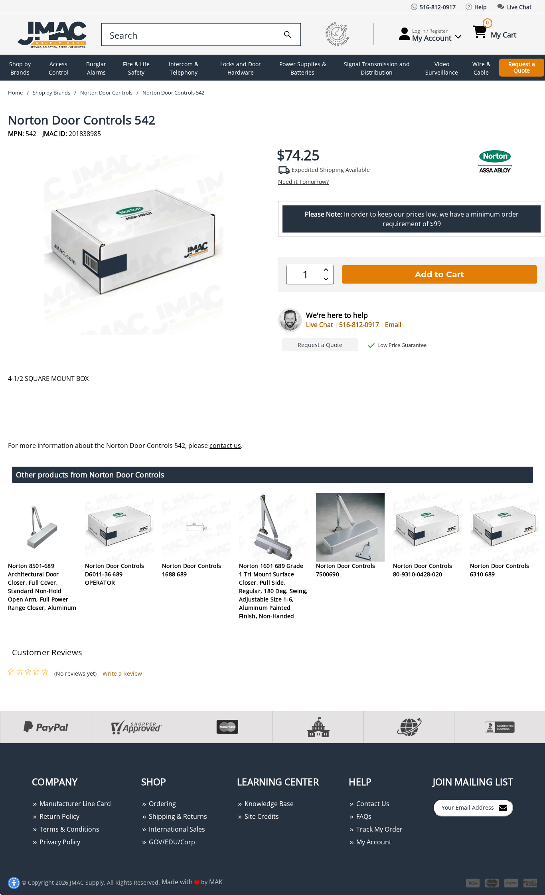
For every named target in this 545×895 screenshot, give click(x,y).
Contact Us (372, 803)
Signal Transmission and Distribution (377, 68)
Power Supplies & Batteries (302, 68)
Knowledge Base (268, 803)
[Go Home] (53, 34)
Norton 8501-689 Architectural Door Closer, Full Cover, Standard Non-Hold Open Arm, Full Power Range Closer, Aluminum (42, 586)
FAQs (363, 816)
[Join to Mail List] (503, 807)
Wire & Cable (481, 68)
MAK (216, 881)
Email (393, 324)
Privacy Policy (59, 842)
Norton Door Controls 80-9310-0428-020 (422, 570)
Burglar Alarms (96, 68)
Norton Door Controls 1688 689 (191, 570)
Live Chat (319, 324)
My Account (373, 842)
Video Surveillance (441, 68)
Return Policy (58, 816)
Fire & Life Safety (136, 68)
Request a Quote (521, 67)
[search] (288, 33)
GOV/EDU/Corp (171, 842)
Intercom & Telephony (183, 68)
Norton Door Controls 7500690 (345, 570)
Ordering (161, 803)
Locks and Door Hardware (240, 68)
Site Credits (261, 816)
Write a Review (122, 673)
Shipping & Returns (177, 816)
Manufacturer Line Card (74, 803)
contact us (225, 445)
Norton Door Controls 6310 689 (499, 570)
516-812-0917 (359, 324)
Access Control (58, 68)
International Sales (176, 829)
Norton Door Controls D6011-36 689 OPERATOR (114, 574)
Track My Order (379, 829)
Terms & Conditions (68, 829)
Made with (178, 881)
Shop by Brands (20, 68)
